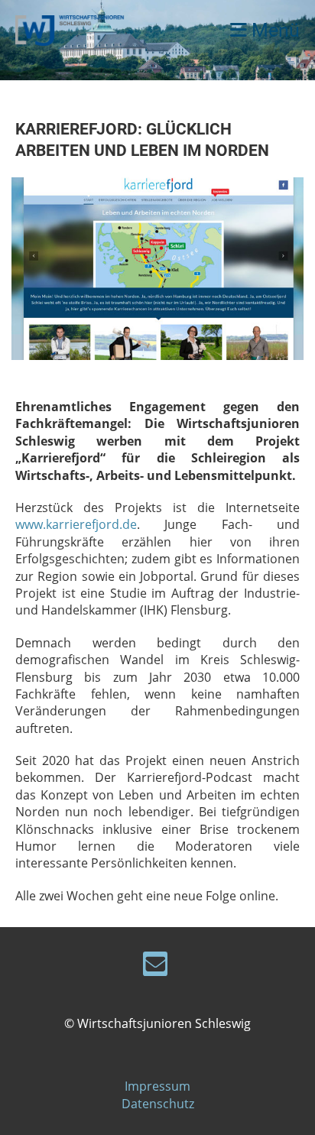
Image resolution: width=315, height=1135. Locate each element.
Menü (273, 30)
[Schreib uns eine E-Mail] (155, 966)
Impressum (157, 1086)
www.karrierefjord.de (76, 524)
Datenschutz (158, 1103)
